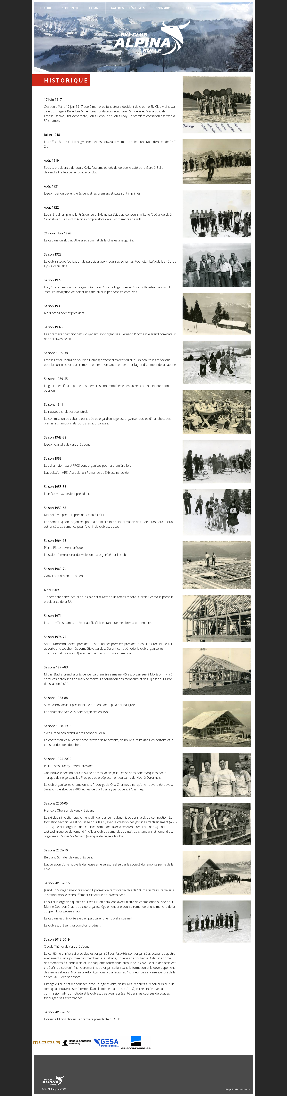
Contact (188, 8)
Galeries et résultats (128, 8)
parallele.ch (245, 1089)
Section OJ (70, 8)
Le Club (45, 8)
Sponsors (163, 8)
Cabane (94, 8)
